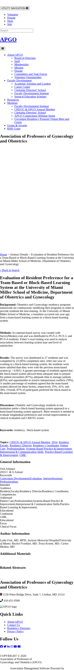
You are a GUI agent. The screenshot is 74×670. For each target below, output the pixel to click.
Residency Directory (19, 628)
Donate (11, 17)
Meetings (12, 102)
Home (3, 254)
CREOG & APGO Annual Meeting (34, 109)
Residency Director (20, 445)
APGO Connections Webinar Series (34, 115)
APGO (8, 39)
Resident (64, 442)
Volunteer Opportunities (27, 77)
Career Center (22, 86)
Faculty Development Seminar (31, 93)
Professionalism (16, 448)
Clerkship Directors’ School (30, 90)
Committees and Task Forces (30, 74)
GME (22, 455)
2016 (54, 442)
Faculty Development (19, 80)
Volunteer (12, 14)
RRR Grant (13, 128)
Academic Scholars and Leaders (32, 83)
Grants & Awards (17, 125)
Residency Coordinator (46, 445)
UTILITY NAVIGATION (13, 8)
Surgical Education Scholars (30, 96)
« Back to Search (9, 270)
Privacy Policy (15, 631)
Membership (21, 64)
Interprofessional (52, 478)
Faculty (4, 445)
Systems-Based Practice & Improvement (49, 448)
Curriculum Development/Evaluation (21, 478)
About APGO (15, 54)
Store (10, 20)
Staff (17, 61)
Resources (13, 99)
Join (9, 24)
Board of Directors (25, 58)
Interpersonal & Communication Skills (21, 451)
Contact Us (13, 624)
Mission (18, 67)
